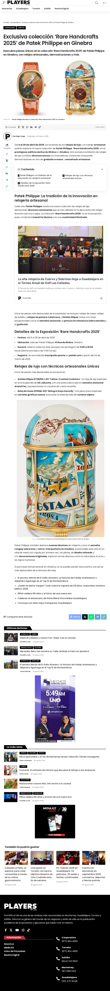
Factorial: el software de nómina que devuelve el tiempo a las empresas (57, 770)
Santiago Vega (18, 136)
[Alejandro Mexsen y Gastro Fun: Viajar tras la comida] (11, 637)
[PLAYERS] (19, 3)
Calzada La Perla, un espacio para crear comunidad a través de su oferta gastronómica (16, 874)
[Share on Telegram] (35, 127)
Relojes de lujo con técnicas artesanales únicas (78, 177)
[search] (96, 3)
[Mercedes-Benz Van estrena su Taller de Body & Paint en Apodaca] (11, 650)
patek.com (75, 355)
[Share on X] (23, 127)
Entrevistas (25, 634)
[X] (11, 930)
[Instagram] (23, 930)
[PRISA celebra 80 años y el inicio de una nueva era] (10, 797)
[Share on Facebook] (19, 127)
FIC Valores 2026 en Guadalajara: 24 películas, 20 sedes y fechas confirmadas (67, 872)
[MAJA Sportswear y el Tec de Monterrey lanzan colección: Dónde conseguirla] (10, 757)
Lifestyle (21, 28)
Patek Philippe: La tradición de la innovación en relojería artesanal (35, 176)
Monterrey (38, 647)
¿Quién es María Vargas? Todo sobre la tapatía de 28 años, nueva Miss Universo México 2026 (59, 587)
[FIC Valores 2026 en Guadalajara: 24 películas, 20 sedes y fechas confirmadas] (68, 858)
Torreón (34, 634)
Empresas (23, 753)
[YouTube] (17, 930)
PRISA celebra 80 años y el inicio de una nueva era (45, 593)
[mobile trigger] (5, 3)
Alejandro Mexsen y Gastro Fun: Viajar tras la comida (48, 637)
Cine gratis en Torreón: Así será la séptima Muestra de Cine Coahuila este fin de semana (42, 874)
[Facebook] (5, 930)
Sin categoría (25, 780)
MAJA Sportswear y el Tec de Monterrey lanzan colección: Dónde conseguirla (59, 756)
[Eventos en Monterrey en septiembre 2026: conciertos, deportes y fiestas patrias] (93, 858)
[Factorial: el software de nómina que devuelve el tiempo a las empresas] (10, 770)
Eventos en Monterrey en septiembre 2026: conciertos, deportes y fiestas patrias (93, 874)
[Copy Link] (39, 127)
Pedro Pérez (24, 774)
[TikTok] (28, 930)
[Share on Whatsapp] (27, 127)
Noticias (41, 753)
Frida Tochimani (25, 760)
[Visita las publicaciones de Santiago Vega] (7, 136)
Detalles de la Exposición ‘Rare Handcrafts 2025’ (34, 184)
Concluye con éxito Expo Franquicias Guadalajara (45, 603)
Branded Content (26, 647)
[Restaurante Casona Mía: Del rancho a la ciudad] (10, 784)
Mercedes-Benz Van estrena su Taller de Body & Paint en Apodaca (54, 651)
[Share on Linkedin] (31, 127)
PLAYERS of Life (25, 642)
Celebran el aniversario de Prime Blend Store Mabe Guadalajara (52, 598)
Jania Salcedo (25, 671)
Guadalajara (10, 28)
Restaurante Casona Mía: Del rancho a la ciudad (45, 783)
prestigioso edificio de (35, 152)
